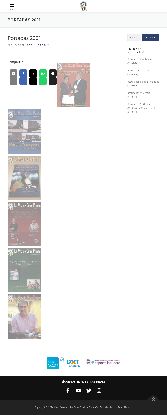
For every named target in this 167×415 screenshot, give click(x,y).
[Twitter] (89, 390)
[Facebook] (68, 390)
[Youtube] (78, 390)
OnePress (100, 407)
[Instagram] (99, 390)
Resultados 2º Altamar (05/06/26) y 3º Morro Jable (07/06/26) (141, 108)
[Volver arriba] (153, 400)
